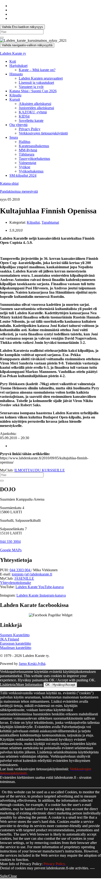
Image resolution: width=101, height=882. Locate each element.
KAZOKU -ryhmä (33, 112)
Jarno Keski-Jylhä (32, 664)
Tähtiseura (26, 154)
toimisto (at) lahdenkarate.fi (32, 574)
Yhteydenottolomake (15, 583)
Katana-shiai (9, 183)
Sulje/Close (8, 876)
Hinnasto (16, 74)
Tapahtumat (50, 222)
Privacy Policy (29, 129)
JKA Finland (9, 639)
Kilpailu (15, 95)
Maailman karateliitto (15, 648)
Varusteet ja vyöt (31, 87)
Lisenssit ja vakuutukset (36, 82)
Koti (12, 61)
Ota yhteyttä (18, 125)
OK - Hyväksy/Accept (60, 684)
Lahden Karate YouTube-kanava (40, 587)
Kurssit (14, 99)
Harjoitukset (18, 66)
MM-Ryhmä (28, 150)
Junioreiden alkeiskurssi (36, 108)
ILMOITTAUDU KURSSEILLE (39, 470)
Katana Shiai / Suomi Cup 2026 (33, 91)
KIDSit (24, 116)
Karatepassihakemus (34, 146)
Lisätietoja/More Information (21, 684)
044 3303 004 (20, 570)
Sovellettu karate (31, 121)
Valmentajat (27, 163)
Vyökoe (24, 167)
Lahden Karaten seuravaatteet (41, 78)
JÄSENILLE (24, 578)
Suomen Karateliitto (15, 635)
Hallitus (24, 142)
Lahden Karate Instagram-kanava (41, 595)
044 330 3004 (10, 542)
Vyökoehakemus (31, 171)
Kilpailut (33, 222)
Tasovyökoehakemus (34, 159)
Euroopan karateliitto (15, 643)
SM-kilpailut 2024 (22, 175)
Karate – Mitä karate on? (37, 70)
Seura (13, 137)
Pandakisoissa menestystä (19, 191)
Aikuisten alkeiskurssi (35, 104)
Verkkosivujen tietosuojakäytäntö (43, 133)
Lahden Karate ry (13, 53)
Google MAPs (11, 550)
